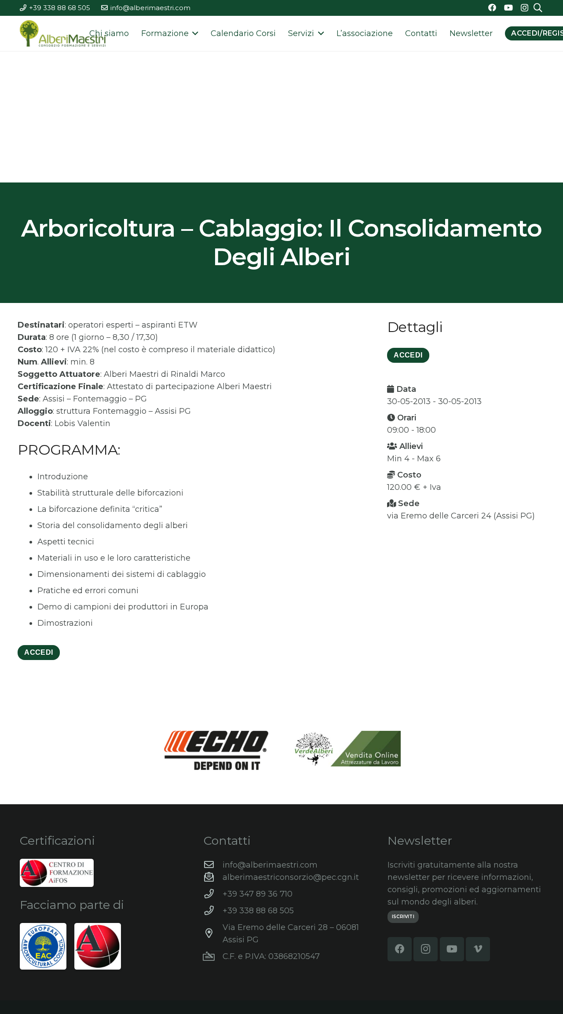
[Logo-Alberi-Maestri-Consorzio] (63, 33)
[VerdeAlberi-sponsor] (347, 748)
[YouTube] (508, 7)
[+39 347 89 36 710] (213, 894)
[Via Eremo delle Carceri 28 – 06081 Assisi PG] (213, 933)
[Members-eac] (43, 946)
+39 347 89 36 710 (257, 894)
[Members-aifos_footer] (97, 946)
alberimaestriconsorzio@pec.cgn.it (291, 877)
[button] (194, 33)
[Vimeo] (478, 949)
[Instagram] (524, 8)
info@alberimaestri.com (270, 865)
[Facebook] (492, 7)
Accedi (38, 652)
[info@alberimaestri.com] (213, 865)
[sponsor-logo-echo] (216, 750)
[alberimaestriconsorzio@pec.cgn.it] (213, 877)
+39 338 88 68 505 (258, 911)
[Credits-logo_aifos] (57, 873)
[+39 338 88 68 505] (213, 911)
